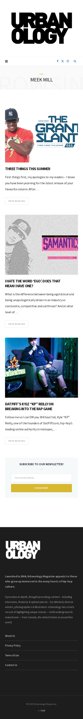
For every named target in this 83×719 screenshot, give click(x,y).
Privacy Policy (13, 645)
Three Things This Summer (27, 168)
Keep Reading (16, 201)
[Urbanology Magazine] (41, 28)
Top (42, 710)
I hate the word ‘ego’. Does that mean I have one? (33, 283)
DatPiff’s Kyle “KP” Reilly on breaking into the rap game (29, 406)
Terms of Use (12, 655)
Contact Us (11, 665)
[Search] (75, 61)
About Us (10, 636)
